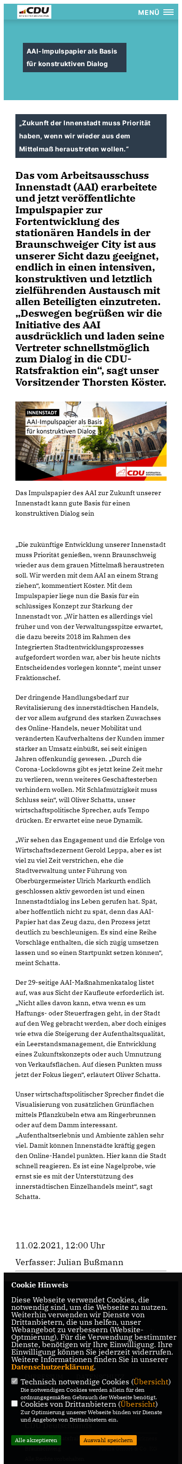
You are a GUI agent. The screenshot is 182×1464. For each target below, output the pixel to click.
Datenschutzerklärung (52, 1366)
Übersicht (150, 1381)
